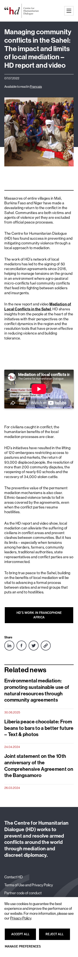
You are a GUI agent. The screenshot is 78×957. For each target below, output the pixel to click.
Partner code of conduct (23, 893)
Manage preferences (23, 948)
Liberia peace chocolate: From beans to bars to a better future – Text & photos (39, 728)
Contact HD (13, 877)
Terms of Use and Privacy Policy (28, 885)
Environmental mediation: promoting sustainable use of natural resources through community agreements (36, 690)
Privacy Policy (20, 918)
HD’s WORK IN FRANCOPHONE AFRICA (39, 614)
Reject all (57, 936)
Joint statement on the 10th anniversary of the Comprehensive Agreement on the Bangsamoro (38, 765)
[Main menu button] (69, 11)
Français (36, 86)
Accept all (23, 936)
